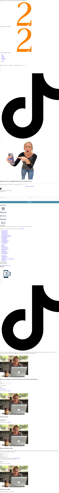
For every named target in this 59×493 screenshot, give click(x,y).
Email (1, 381)
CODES (3, 56)
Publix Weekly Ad (4, 241)
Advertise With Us (5, 252)
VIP (2, 54)
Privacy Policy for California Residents (8, 258)
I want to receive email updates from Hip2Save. (8, 459)
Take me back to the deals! (29, 186)
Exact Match (16, 65)
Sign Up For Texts (4, 248)
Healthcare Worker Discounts (6, 236)
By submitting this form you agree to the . (10, 458)
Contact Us (3, 250)
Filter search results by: (4, 65)
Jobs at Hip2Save (4, 251)
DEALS (3, 55)
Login (9, 463)
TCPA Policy (3, 259)
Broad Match (11, 65)
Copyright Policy (4, 261)
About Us (3, 245)
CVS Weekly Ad (4, 239)
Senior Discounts (4, 233)
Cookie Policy (22, 228)
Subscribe (29, 202)
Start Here (3, 244)
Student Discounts (5, 232)
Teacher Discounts (5, 230)
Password (1, 383)
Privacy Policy (4, 257)
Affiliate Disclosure (5, 256)
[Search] (0, 64)
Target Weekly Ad (4, 238)
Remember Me (3, 385)
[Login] (0, 140)
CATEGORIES (4, 59)
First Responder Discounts (6, 235)
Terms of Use (4, 255)
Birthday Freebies (4, 237)
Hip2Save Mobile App (5, 249)
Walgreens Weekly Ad (5, 240)
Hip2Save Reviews (5, 253)
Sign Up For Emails (5, 246)
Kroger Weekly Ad (4, 242)
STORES (3, 57)
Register (9, 390)
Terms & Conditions (16, 458)
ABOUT (3, 61)
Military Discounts (5, 231)
